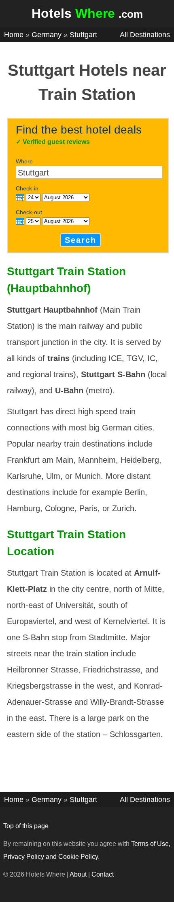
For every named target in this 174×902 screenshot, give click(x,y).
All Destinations (145, 35)
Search (80, 240)
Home (13, 35)
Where (24, 161)
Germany (47, 35)
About (78, 874)
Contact (102, 874)
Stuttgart (83, 35)
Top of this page (26, 826)
